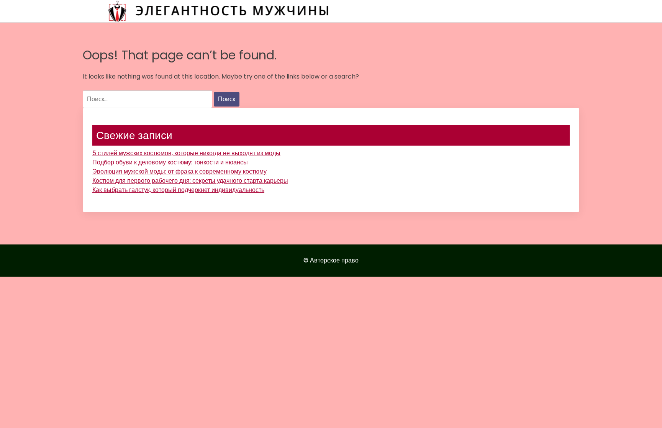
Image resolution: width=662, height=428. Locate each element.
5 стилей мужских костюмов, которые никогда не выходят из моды (186, 153)
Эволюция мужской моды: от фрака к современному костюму (179, 171)
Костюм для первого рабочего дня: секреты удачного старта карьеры (190, 180)
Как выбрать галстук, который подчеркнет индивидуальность (178, 189)
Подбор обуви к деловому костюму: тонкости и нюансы (170, 162)
